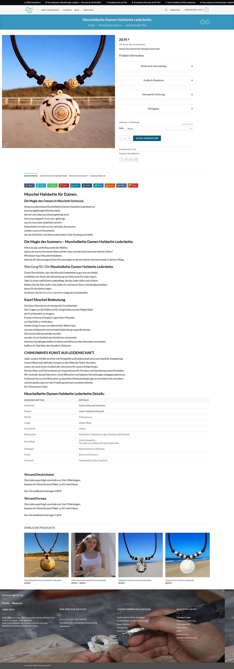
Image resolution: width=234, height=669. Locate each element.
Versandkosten (143, 44)
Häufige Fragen (184, 626)
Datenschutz (182, 642)
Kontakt (67, 10)
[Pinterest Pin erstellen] (136, 168)
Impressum (182, 636)
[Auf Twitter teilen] (126, 168)
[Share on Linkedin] (75, 194)
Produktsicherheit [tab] (78, 184)
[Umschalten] (121, 65)
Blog (76, 10)
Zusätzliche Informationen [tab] (53, 184)
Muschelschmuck (110, 25)
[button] (175, 10)
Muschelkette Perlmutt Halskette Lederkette (42, 589)
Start (91, 25)
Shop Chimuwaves (50, 10)
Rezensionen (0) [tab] (97, 184)
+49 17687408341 (78, 627)
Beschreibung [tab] (31, 184)
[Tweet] (41, 194)
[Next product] (202, 22)
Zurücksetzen (187, 124)
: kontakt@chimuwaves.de (85, 631)
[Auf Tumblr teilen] (87, 194)
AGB (179, 639)
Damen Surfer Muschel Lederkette (179, 589)
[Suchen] (166, 10)
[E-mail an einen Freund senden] (131, 168)
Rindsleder (49, 227)
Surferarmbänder (125, 639)
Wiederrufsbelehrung (187, 646)
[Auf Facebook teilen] (121, 168)
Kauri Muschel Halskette (48, 264)
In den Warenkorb (147, 146)
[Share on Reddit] (110, 194)
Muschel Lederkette (53, 301)
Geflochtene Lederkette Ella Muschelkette (88, 589)
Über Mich (88, 10)
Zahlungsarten (183, 632)
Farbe (121, 128)
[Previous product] (207, 22)
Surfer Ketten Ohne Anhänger (131, 626)
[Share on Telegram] (98, 194)
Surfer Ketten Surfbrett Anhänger (132, 629)
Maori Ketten (123, 632)
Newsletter (65, 634)
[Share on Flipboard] (133, 194)
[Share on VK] (121, 194)
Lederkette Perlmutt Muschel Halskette (134, 589)
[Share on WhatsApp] (52, 194)
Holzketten (122, 636)
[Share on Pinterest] (64, 194)
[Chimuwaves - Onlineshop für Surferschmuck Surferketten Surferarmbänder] (30, 10)
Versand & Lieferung (186, 629)
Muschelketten (136, 25)
